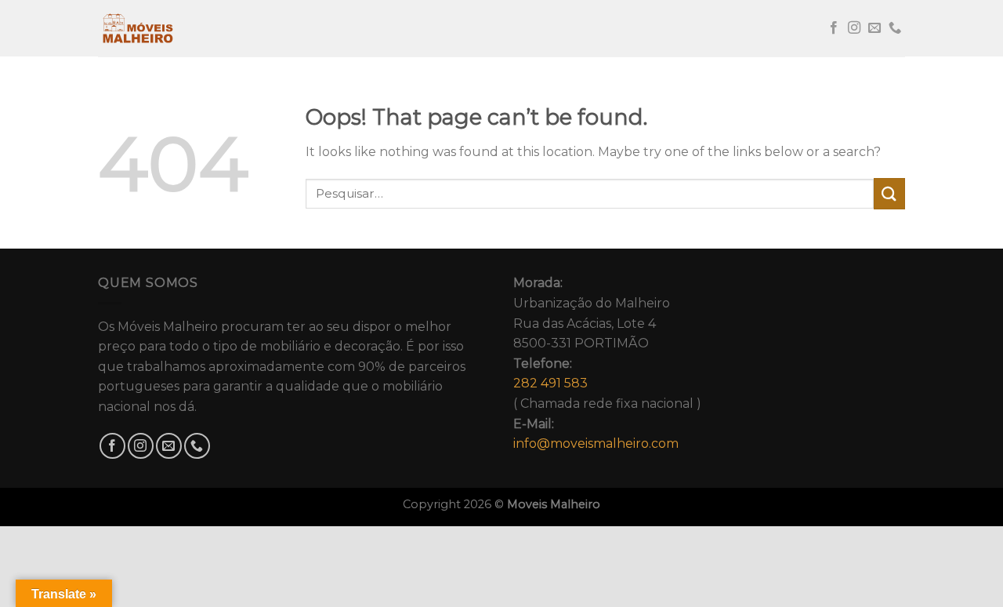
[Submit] (889, 193)
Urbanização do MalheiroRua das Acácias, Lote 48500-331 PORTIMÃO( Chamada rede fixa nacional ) (607, 363)
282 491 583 (550, 383)
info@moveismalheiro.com (596, 443)
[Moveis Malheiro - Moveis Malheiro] (176, 28)
